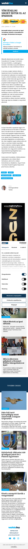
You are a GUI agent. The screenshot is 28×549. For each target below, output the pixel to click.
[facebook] (14, 538)
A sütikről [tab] (23, 247)
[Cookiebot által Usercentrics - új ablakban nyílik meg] (19, 243)
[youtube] (10, 538)
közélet (4, 172)
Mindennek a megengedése (14, 295)
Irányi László (17, 175)
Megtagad (14, 304)
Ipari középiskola (6, 175)
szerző (10, 186)
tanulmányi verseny (7, 178)
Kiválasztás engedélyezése (14, 300)
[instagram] (18, 538)
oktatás (11, 172)
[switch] (24, 279)
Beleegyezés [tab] (5, 247)
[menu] (26, 3)
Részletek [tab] (14, 247)
